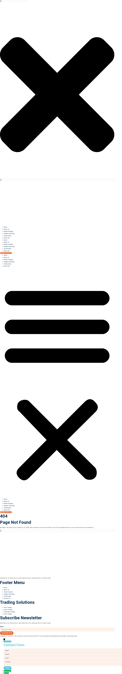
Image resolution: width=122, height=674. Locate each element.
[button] (57, 382)
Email (2, 626)
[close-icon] (57, 178)
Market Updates (8, 231)
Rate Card (7, 238)
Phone (7, 673)
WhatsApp (8, 671)
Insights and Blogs (9, 233)
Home (5, 227)
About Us (6, 229)
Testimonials (7, 236)
